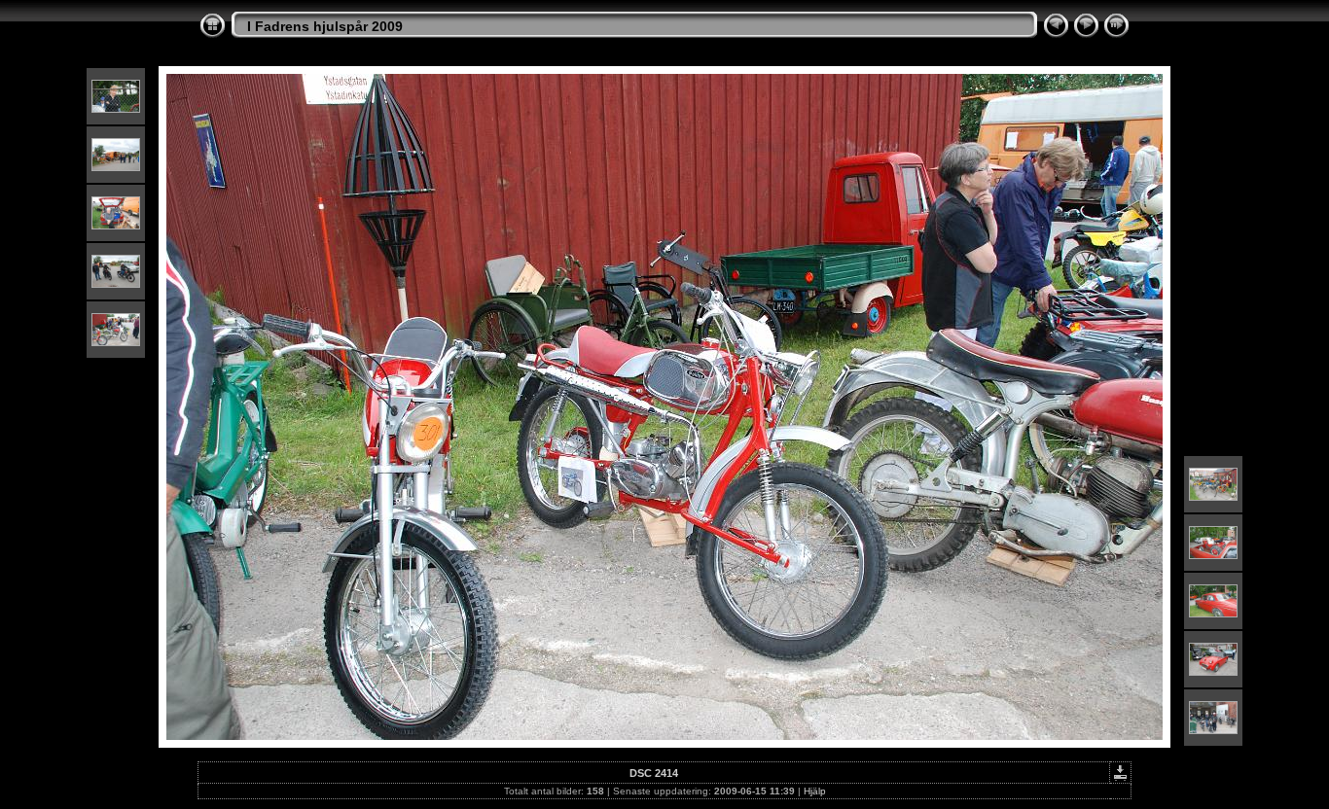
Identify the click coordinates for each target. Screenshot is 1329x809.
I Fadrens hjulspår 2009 (325, 26)
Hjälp (815, 791)
